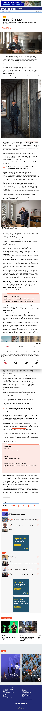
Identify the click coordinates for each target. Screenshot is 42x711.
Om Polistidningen (8, 11)
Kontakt (4, 687)
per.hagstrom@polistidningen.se (27, 692)
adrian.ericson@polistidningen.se (8, 697)
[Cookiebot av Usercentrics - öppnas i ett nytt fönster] (36, 343)
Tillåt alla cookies (34, 366)
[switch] (15, 363)
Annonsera (22, 687)
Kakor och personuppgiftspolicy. (27, 699)
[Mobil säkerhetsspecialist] (21, 542)
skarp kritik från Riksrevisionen (19, 427)
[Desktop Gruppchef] (21, 587)
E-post (34, 505)
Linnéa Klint (6, 27)
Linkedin (40, 11)
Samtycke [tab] (7, 346)
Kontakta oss (3, 11)
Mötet (4, 16)
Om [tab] (34, 346)
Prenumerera (17, 687)
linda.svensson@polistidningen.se (8, 692)
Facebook (38, 11)
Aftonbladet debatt (15, 423)
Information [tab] (21, 346)
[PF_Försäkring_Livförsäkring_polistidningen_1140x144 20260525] (21, 3)
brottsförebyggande (6, 496)
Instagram (36, 11)
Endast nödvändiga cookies (21, 366)
